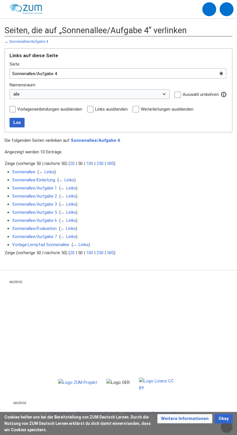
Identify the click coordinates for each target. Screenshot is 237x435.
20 (72, 163)
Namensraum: (23, 85)
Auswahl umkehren (201, 94)
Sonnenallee (23, 171)
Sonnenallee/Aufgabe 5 (34, 212)
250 (100, 163)
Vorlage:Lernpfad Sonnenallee (40, 244)
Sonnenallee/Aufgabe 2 (34, 196)
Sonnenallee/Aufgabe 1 (34, 188)
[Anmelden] (209, 9)
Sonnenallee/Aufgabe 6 (34, 220)
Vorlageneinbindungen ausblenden (49, 109)
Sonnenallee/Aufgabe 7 (34, 236)
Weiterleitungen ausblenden (167, 109)
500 (110, 163)
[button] (224, 94)
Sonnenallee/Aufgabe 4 (28, 41)
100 (89, 163)
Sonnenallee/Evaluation (34, 228)
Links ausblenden (111, 109)
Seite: (15, 64)
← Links (46, 171)
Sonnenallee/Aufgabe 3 (34, 204)
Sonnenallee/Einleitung (33, 180)
